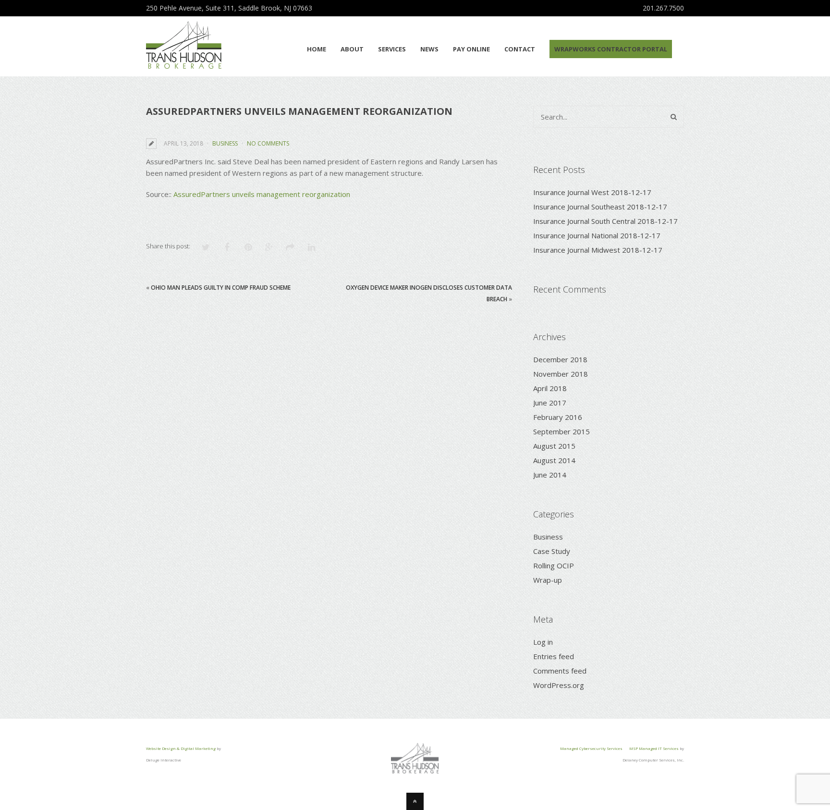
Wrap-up (547, 580)
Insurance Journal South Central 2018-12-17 (605, 221)
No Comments (268, 143)
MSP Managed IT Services (654, 748)
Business (225, 143)
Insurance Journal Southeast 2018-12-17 (600, 206)
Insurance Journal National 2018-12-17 (596, 235)
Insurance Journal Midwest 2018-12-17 (597, 250)
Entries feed (553, 656)
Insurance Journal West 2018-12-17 (592, 192)
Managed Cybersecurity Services (591, 748)
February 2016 (557, 417)
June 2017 (549, 402)
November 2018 (560, 374)
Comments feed (559, 670)
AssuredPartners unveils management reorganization (261, 194)
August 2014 (554, 460)
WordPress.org (558, 685)
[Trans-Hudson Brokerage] (183, 63)
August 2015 (554, 446)
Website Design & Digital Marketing (181, 748)
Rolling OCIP (553, 565)
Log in (543, 642)
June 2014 (549, 474)
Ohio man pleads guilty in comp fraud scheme (221, 287)
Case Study (551, 551)
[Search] (674, 116)
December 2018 (560, 359)
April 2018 (550, 388)
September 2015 (561, 431)
